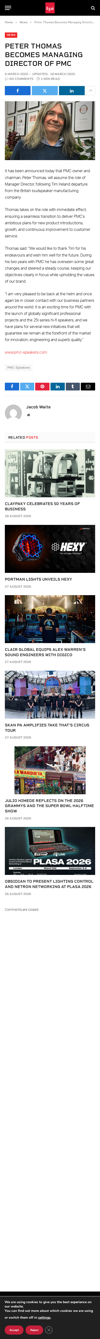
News (11, 35)
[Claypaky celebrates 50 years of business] (50, 473)
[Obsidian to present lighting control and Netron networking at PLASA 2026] (50, 851)
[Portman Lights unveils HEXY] (50, 549)
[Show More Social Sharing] (90, 90)
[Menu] (8, 7)
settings (44, 1317)
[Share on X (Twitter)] (45, 90)
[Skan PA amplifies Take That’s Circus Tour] (50, 695)
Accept (14, 1330)
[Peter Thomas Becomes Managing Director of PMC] (50, 130)
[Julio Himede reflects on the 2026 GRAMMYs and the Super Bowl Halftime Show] (50, 770)
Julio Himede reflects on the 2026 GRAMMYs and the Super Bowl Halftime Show (49, 806)
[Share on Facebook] (18, 90)
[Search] (92, 7)
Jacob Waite (38, 407)
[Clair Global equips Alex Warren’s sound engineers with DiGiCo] (50, 619)
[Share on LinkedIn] (72, 90)
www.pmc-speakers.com (26, 352)
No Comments (21, 79)
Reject (34, 1330)
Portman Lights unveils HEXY (38, 579)
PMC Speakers (18, 367)
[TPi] (50, 8)
